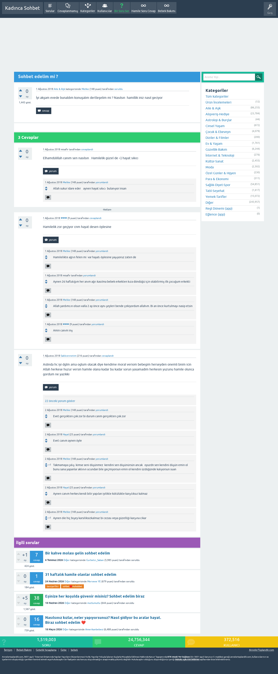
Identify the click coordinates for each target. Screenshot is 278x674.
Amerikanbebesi (94, 629)
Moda (210, 167)
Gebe (64, 650)
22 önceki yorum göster (60, 401)
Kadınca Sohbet (22, 8)
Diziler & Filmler (217, 137)
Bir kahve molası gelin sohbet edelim (77, 553)
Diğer (66, 560)
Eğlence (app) (215, 214)
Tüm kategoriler (217, 96)
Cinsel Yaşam (215, 126)
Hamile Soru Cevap (143, 11)
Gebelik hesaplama (46, 650)
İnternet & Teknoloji (220, 155)
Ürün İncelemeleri (218, 102)
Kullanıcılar (104, 11)
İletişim (8, 650)
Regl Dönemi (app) (219, 208)
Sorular (50, 11)
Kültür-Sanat (214, 161)
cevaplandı (87, 149)
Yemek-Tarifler (216, 196)
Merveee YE (94, 581)
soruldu (118, 89)
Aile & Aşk (59, 89)
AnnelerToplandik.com (261, 650)
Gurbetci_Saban (95, 560)
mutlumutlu (93, 603)
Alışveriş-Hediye (217, 114)
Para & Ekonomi (217, 179)
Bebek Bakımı (166, 11)
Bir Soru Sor (121, 11)
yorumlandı (102, 182)
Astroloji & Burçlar (219, 120)
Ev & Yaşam (214, 143)
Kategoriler (87, 11)
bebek (74, 650)
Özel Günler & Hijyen (221, 173)
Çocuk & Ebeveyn (218, 132)
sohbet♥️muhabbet (72, 586)
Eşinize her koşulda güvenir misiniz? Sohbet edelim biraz (94, 596)
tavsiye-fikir (53, 586)
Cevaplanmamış (68, 11)
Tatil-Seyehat (215, 191)
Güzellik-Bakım (216, 149)
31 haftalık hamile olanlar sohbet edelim (80, 574)
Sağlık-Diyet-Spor (218, 185)
